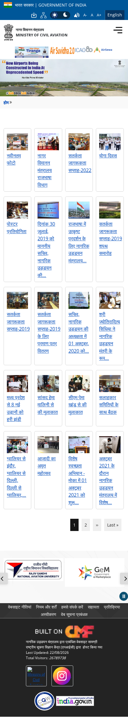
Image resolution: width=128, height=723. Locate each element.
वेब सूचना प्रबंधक (74, 614)
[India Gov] (75, 701)
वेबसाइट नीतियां (19, 607)
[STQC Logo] (44, 701)
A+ (99, 15)
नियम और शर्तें (46, 607)
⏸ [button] (123, 596)
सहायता (93, 607)
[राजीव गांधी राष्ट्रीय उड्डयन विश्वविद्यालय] (33, 569)
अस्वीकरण (48, 614)
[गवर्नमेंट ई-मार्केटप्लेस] (95, 572)
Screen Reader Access (77, 15)
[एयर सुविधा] (62, 51)
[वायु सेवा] (103, 49)
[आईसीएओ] (84, 50)
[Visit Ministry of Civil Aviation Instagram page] (62, 675)
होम (6, 102)
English (114, 15)
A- (85, 15)
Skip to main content (34, 15)
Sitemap (43, 15)
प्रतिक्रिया (112, 607)
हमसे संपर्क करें (72, 607)
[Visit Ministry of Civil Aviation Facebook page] (36, 675)
